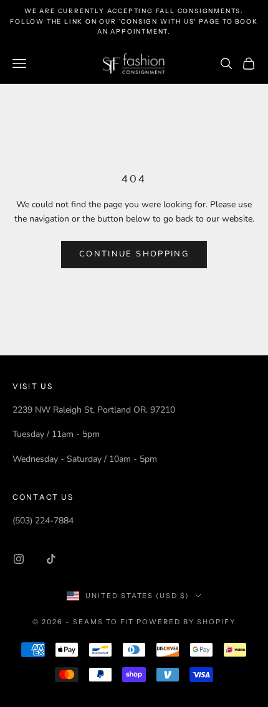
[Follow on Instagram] (18, 559)
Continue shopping (134, 254)
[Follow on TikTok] (51, 559)
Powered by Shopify (186, 621)
